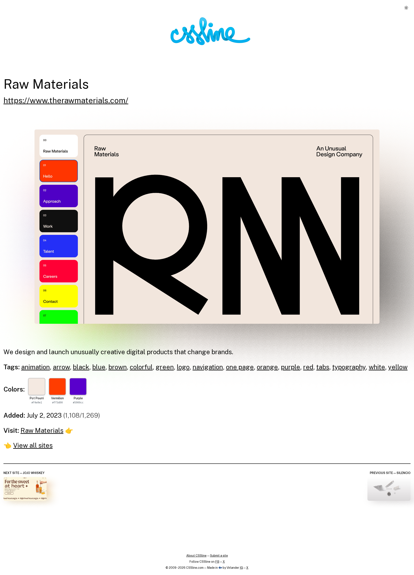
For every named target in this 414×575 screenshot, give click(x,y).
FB (217, 561)
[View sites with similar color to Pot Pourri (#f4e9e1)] (36, 386)
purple (290, 367)
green (165, 367)
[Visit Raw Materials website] (207, 227)
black (81, 367)
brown (117, 367)
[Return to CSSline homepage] (210, 31)
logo (183, 367)
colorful (141, 367)
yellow (398, 367)
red (308, 367)
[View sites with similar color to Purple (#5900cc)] (78, 386)
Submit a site (219, 555)
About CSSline (196, 555)
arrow (61, 367)
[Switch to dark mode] (406, 7)
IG (241, 567)
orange (267, 367)
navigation (208, 367)
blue (98, 367)
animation (35, 367)
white (377, 367)
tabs (322, 367)
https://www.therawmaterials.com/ (65, 100)
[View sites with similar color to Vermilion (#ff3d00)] (57, 386)
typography (349, 367)
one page (240, 367)
